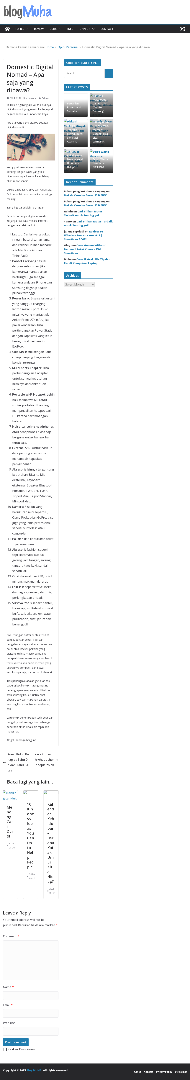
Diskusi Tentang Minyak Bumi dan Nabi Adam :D (75, 133)
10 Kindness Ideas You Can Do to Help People (30, 835)
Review (39, 29)
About (137, 1071)
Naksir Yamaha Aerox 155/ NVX (85, 195)
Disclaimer (181, 1071)
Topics (19, 29)
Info (70, 29)
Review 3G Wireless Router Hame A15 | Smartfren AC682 (83, 235)
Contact (107, 29)
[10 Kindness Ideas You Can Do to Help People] (30, 793)
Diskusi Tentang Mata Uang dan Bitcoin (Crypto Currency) (100, 101)
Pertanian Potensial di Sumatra (74, 107)
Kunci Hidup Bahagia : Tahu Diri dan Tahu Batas (18, 762)
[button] (26, 29)
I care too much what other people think (44, 759)
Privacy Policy (164, 1071)
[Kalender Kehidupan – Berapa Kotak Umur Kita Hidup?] (51, 793)
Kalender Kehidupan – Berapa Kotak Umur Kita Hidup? (50, 843)
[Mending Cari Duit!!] (10, 793)
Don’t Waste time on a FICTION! (100, 163)
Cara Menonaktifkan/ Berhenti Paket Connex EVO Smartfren (84, 249)
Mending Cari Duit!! (10, 822)
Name (8, 987)
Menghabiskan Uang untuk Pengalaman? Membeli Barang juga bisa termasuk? (101, 129)
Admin (45, 98)
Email (8, 1005)
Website (9, 1023)
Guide (53, 29)
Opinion (85, 29)
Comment (11, 936)
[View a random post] (182, 28)
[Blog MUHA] (7, 28)
